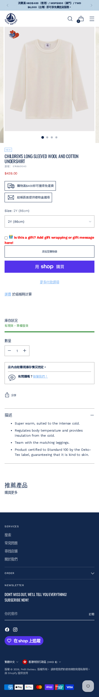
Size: (17, 211)
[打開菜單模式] (92, 19)
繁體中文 (10, 662)
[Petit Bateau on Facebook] (8, 630)
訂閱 (91, 614)
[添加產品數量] (24, 351)
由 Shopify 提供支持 (16, 673)
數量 (8, 341)
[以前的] (7, 5)
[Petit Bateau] (11, 19)
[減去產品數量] (9, 351)
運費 (8, 294)
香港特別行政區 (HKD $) (42, 662)
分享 (13, 395)
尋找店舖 (11, 551)
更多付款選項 (49, 282)
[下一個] (91, 5)
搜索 (8, 535)
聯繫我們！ (40, 376)
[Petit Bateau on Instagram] (16, 630)
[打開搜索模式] (70, 19)
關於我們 (11, 559)
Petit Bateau (28, 669)
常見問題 (11, 543)
